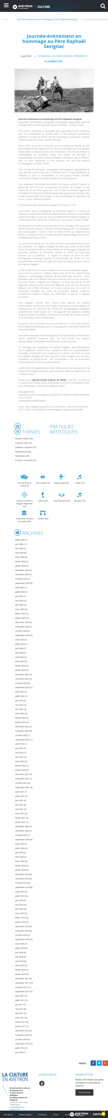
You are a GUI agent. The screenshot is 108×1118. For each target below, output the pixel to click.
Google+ (105, 1063)
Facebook (93, 1063)
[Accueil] (49, 7)
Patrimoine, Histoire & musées (55, 56)
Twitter (99, 1063)
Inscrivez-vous (84, 1092)
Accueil (5, 19)
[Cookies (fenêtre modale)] (103, 1113)
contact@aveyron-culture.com (17, 1108)
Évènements (80, 56)
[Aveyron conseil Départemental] (87, 1114)
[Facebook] (42, 1083)
